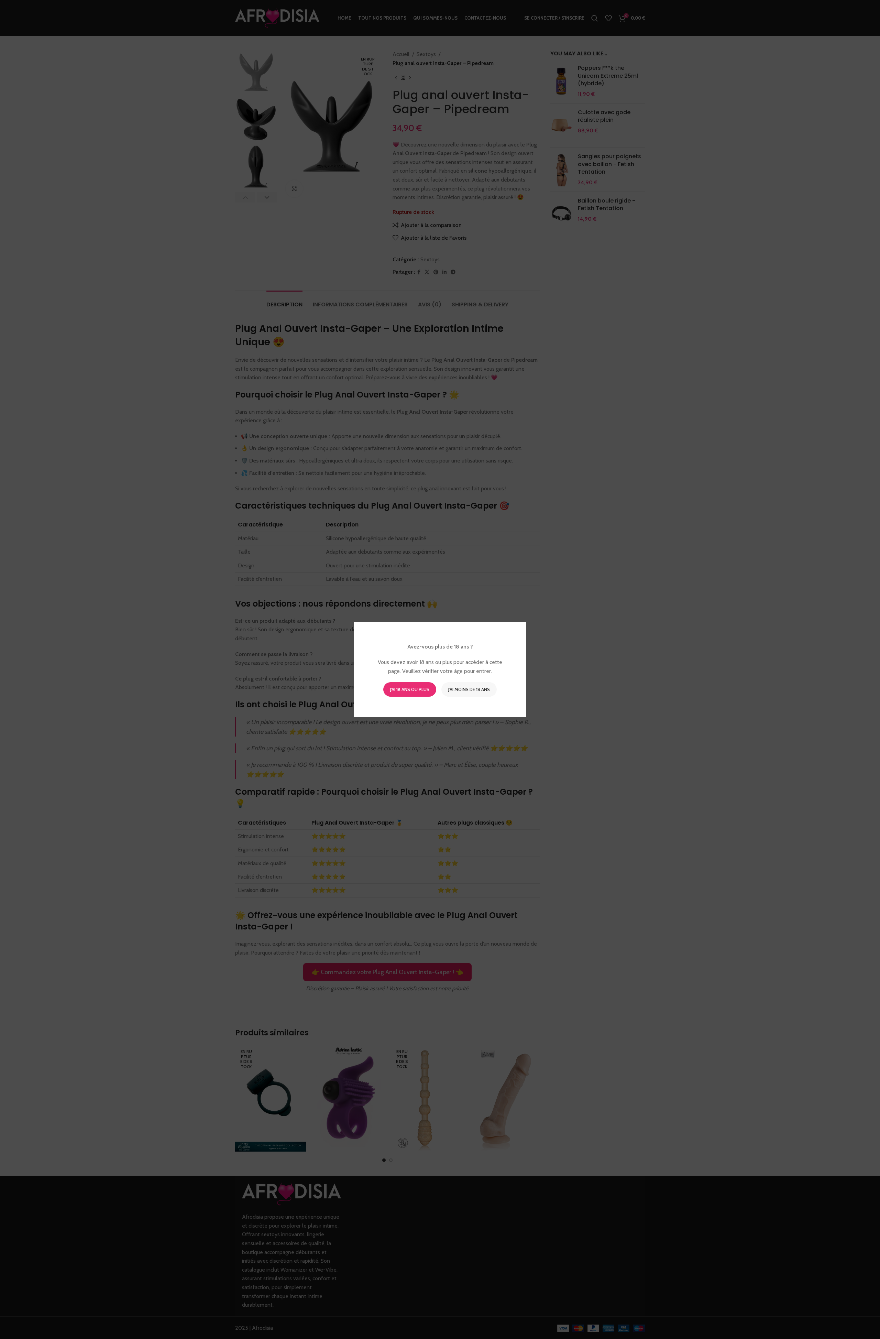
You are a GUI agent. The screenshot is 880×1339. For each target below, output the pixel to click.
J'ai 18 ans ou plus (409, 689)
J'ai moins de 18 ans (469, 689)
